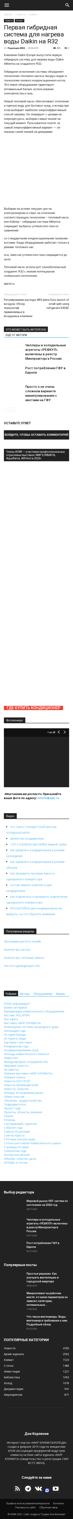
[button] (6, 5)
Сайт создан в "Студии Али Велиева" (45, 1514)
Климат (33, 14)
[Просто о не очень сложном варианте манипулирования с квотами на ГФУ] (13, 394)
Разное (8, 1116)
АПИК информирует (17, 1003)
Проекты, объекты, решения (23, 1112)
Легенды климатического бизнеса (26, 1054)
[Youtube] (56, 1489)
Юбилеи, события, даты (20, 1158)
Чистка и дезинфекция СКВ (22, 966)
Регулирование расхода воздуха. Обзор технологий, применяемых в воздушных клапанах (20, 308)
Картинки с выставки (18, 1042)
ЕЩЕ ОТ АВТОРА (16, 335)
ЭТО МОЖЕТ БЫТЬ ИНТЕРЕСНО (26, 329)
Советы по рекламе (17, 1131)
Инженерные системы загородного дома (31, 1027)
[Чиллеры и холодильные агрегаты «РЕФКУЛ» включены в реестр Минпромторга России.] (13, 352)
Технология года (15, 1151)
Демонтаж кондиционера (27, 838)
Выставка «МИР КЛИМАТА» (22, 1023)
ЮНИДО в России (15, 1162)
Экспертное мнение (17, 1155)
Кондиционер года (16, 1046)
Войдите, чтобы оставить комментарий (36, 434)
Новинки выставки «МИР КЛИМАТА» (28, 1073)
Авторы (25, 993)
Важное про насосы (17, 949)
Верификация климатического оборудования (34, 1011)
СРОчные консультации (19, 1139)
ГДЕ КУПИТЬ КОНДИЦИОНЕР (33, 707)
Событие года (13, 1127)
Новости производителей (21, 1085)
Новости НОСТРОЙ (17, 1081)
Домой (8, 14)
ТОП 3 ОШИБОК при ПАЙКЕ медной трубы (38, 844)
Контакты (58, 1503)
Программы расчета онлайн (22, 941)
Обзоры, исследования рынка (23, 1093)
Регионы (9, 1120)
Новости (21, 14)
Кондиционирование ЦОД (21, 1050)
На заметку (11, 1069)
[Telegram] (28, 1489)
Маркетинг (11, 1058)
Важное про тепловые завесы (24, 958)
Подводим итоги (15, 1104)
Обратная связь (48, 1507)
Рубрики (11, 993)
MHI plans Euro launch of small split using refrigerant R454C (53, 304)
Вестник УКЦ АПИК (17, 1015)
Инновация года (15, 1031)
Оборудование (42, 993)
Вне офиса (11, 1019)
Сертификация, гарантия (20, 1124)
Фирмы (60, 993)
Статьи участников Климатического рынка (32, 1143)
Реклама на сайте (25, 1507)
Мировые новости (16, 1065)
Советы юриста (14, 1135)
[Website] (47, 1490)
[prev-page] (6, 409)
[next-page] (12, 409)
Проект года (12, 1108)
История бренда (15, 1034)
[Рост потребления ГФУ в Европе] (13, 375)
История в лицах (15, 1038)
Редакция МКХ (16, 48)
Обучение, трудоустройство (23, 1100)
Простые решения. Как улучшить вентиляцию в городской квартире (42, 1277)
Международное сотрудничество (26, 1062)
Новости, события (16, 1089)
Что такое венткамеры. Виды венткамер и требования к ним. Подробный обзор (47, 1320)
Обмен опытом (14, 1096)
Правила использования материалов (27, 1503)
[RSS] (17, 1489)
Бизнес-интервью (15, 1007)
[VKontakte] (38, 1489)
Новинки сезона (14, 1077)
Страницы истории (16, 1147)
